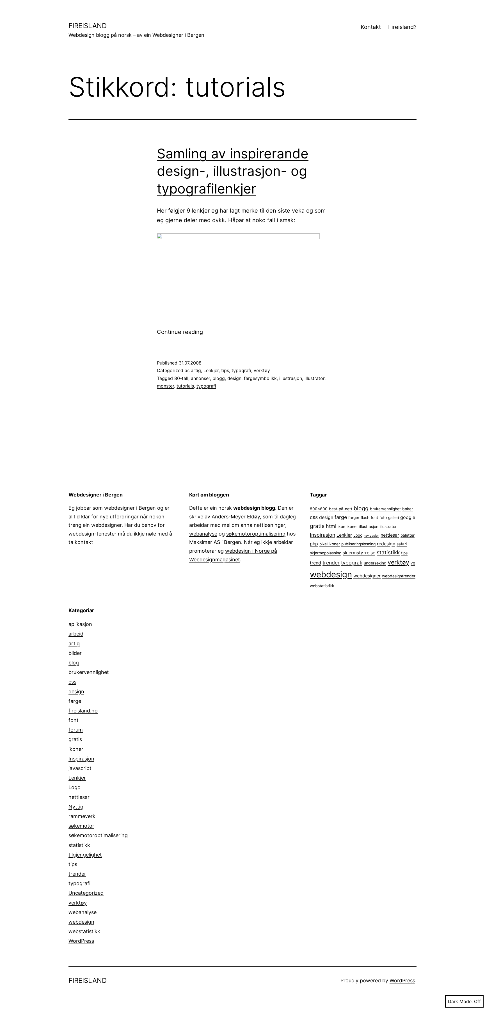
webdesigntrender (398, 576)
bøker (407, 509)
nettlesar (390, 535)
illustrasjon (290, 378)
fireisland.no (83, 711)
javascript (79, 768)
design (234, 378)
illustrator (314, 378)
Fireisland (87, 26)
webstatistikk (322, 586)
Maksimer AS (204, 542)
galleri (393, 517)
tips (225, 370)
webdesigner (367, 575)
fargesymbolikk (260, 378)
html (331, 526)
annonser (200, 378)
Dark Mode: (460, 1001)
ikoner (352, 526)
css (314, 517)
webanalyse (203, 534)
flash (365, 517)
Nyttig (75, 807)
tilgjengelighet (85, 855)
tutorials (185, 386)
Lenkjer (211, 370)
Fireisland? (402, 27)
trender (331, 563)
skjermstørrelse (359, 552)
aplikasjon (80, 624)
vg (413, 563)
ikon (341, 526)
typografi (241, 370)
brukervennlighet (385, 509)
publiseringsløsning (358, 544)
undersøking (375, 563)
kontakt (84, 542)
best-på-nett (340, 509)
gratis (317, 526)
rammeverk (81, 816)
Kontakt (371, 27)
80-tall (181, 378)
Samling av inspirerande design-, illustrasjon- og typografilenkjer (232, 171)
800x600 (319, 509)
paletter (408, 535)
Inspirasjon (322, 535)
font (374, 517)
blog (73, 663)
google (407, 517)
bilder (75, 653)
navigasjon (371, 535)
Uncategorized (86, 893)
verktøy (262, 370)
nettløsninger (269, 525)
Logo (357, 535)
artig (196, 370)
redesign (386, 543)
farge (341, 517)
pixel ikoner (329, 544)
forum (75, 730)
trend (315, 563)
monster (165, 386)
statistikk (388, 552)
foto (383, 517)
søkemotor (81, 826)
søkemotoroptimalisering (255, 534)
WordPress (81, 941)
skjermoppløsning (325, 553)
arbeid (75, 634)
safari (402, 544)
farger (353, 517)
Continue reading (180, 332)
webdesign (331, 574)
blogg (218, 378)
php (314, 543)
